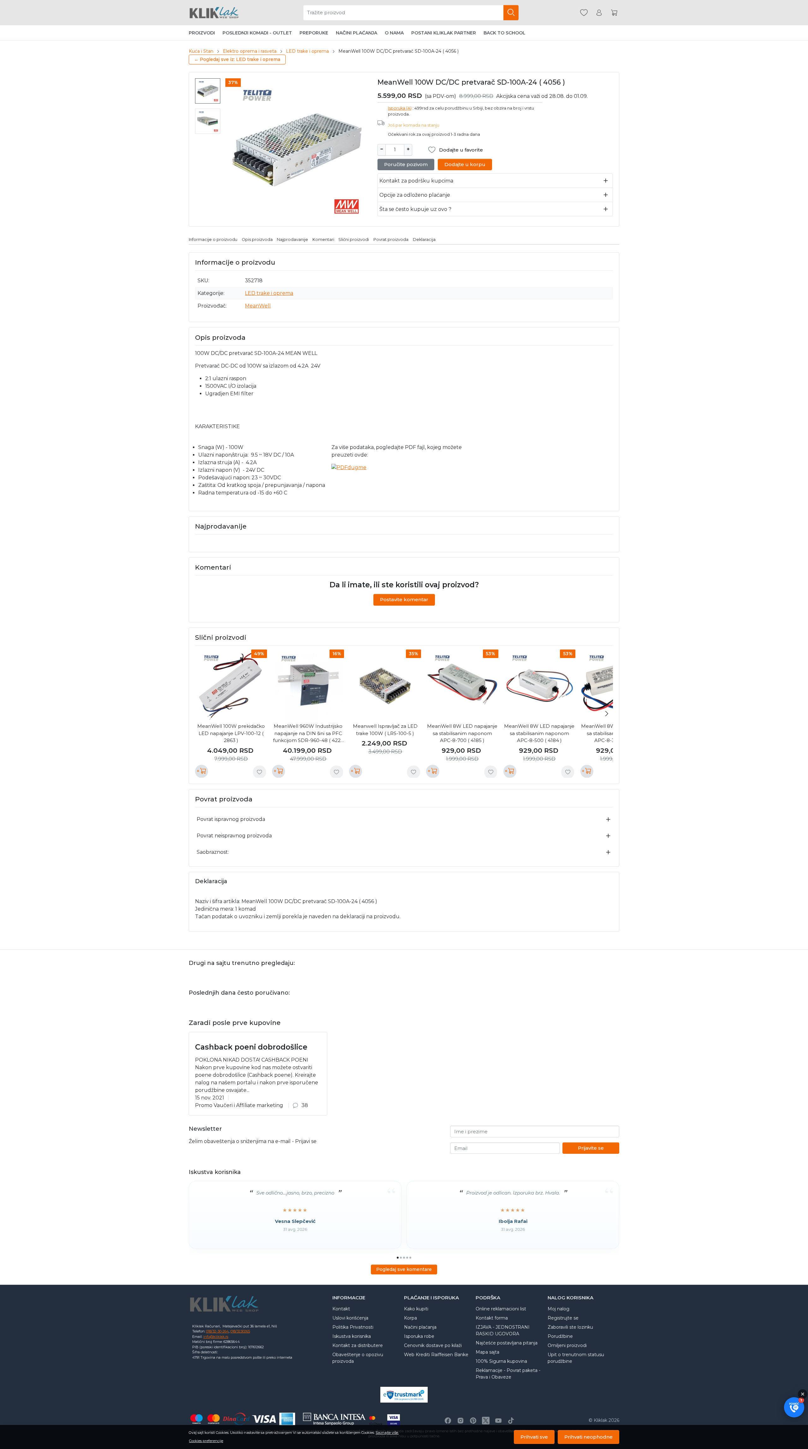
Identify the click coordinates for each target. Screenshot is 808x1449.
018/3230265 (240, 1331)
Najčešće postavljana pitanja (507, 1343)
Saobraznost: (213, 852)
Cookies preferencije (206, 1441)
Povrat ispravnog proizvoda (231, 819)
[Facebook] (448, 1420)
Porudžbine (560, 1336)
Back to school (505, 33)
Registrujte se (563, 1318)
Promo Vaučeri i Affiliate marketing (239, 1105)
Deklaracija (424, 239)
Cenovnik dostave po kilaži (433, 1345)
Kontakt (341, 1309)
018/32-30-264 (217, 1331)
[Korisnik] (599, 12)
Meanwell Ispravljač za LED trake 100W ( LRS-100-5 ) (385, 729)
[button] (794, 1407)
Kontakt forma (492, 1318)
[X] (485, 1420)
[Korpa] (614, 12)
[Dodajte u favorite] (259, 772)
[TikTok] (511, 1420)
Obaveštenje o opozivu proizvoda (357, 1358)
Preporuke (314, 33)
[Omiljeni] (584, 12)
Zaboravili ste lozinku (570, 1327)
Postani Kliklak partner (443, 33)
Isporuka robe (419, 1336)
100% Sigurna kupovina (501, 1361)
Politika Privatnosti (352, 1327)
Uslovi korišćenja (350, 1318)
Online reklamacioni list (501, 1309)
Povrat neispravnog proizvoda (234, 836)
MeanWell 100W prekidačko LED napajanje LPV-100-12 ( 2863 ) (231, 733)
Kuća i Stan (201, 51)
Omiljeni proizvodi (567, 1345)
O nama (394, 33)
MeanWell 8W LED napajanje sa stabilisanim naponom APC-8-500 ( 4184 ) (539, 733)
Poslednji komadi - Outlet (257, 33)
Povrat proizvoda (390, 239)
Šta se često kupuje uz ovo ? (415, 209)
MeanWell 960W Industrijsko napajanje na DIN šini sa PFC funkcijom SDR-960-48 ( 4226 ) (308, 733)
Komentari (323, 239)
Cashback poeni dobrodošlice (251, 1047)
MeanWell (258, 306)
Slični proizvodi (353, 239)
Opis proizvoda (257, 239)
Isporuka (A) (400, 108)
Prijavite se (591, 1148)
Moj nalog (558, 1309)
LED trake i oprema (307, 51)
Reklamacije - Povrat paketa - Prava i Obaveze (508, 1374)
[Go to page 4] (407, 1258)
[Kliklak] (214, 12)
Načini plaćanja (356, 33)
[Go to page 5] (410, 1258)
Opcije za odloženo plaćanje (414, 195)
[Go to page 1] (398, 1258)
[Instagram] (460, 1420)
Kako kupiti (416, 1309)
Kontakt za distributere (357, 1345)
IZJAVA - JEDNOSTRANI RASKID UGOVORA (503, 1330)
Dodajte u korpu (464, 164)
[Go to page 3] (404, 1258)
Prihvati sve (534, 1437)
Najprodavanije (292, 239)
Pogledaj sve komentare (404, 1269)
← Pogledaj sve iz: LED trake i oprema (237, 59)
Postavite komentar (404, 599)
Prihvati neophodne (588, 1437)
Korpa (410, 1318)
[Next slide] (606, 713)
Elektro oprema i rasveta (249, 51)
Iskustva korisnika (351, 1336)
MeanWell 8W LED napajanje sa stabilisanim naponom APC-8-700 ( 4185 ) (462, 733)
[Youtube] (498, 1420)
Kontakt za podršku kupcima (416, 181)
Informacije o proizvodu (213, 239)
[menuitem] (207, 91)
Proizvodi (202, 33)
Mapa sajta (487, 1352)
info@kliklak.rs (215, 1336)
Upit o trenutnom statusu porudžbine (576, 1358)
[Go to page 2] (401, 1258)
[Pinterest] (473, 1420)
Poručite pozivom (406, 164)
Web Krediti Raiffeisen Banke (436, 1354)
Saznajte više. (387, 1432)
